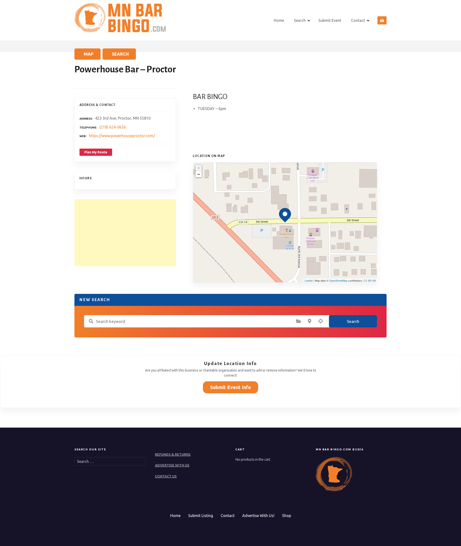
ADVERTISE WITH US (172, 465)
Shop (286, 515)
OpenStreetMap (338, 280)
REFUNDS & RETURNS (173, 454)
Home (279, 20)
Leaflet (309, 280)
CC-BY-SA (370, 280)
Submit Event (329, 20)
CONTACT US (166, 476)
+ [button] (198, 167)
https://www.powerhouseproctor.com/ (122, 136)
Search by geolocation (320, 321)
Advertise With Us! (258, 515)
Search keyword (91, 321)
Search (300, 20)
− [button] (198, 174)
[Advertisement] (125, 232)
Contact (358, 20)
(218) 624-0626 (112, 127)
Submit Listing (200, 515)
